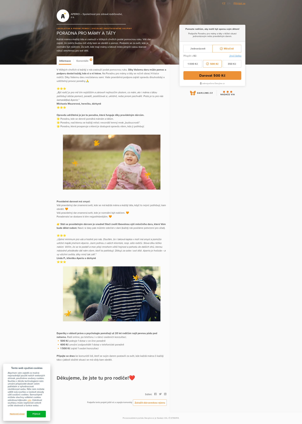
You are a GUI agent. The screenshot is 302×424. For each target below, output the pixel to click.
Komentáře (84, 61)
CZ (224, 3)
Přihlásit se (239, 3)
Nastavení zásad (17, 414)
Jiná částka (235, 55)
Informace (65, 61)
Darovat (212, 75)
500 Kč (213, 63)
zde (29, 400)
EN (228, 3)
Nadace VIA (162, 418)
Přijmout (36, 414)
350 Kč (232, 63)
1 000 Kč (193, 63)
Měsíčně (228, 48)
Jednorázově (197, 48)
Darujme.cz (149, 418)
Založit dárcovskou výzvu (150, 402)
